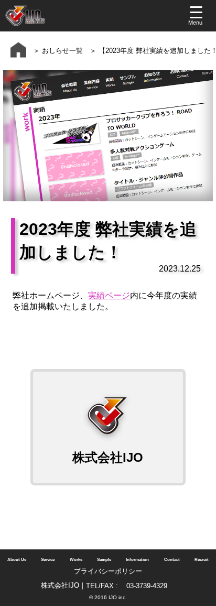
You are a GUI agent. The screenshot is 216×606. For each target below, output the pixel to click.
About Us (16, 559)
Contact (172, 559)
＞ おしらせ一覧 (54, 51)
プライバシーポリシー (108, 571)
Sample (104, 559)
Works (76, 559)
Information (137, 559)
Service (48, 559)
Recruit (202, 559)
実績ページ (109, 295)
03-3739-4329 (146, 586)
